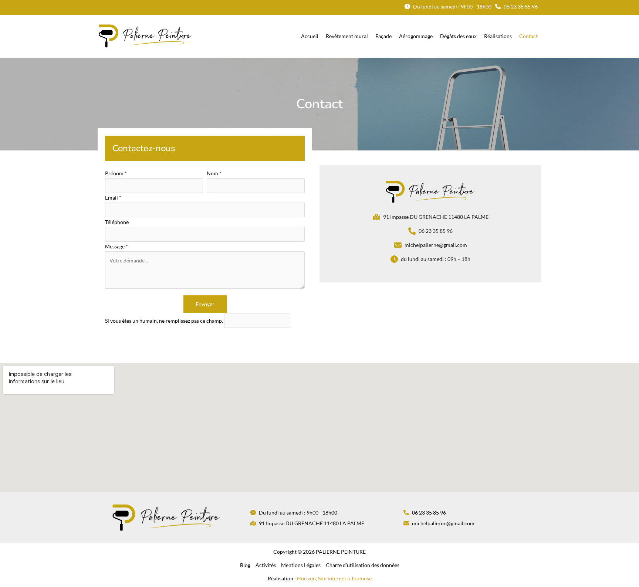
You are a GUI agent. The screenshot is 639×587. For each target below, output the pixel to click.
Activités (266, 565)
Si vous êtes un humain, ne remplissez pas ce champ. (164, 321)
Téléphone (117, 222)
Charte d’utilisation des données (362, 565)
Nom (214, 173)
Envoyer (205, 304)
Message (116, 246)
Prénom (116, 173)
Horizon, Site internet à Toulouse (334, 578)
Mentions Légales (301, 565)
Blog (245, 565)
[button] (448, 6)
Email (113, 197)
